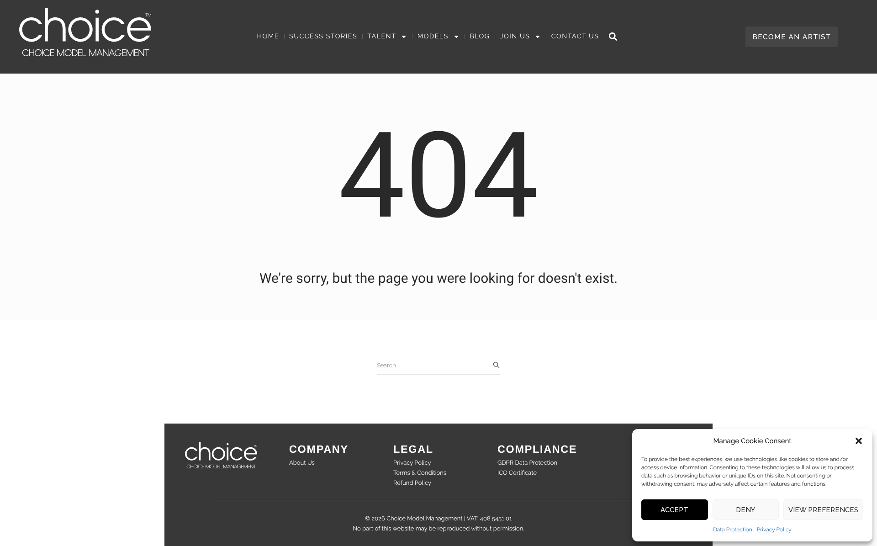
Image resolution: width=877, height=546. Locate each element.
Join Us (515, 36)
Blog (480, 36)
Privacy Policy (774, 529)
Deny (745, 510)
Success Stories (323, 36)
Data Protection (732, 529)
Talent (381, 36)
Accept (674, 510)
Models (433, 36)
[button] (858, 440)
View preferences (823, 510)
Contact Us (575, 36)
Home (268, 36)
